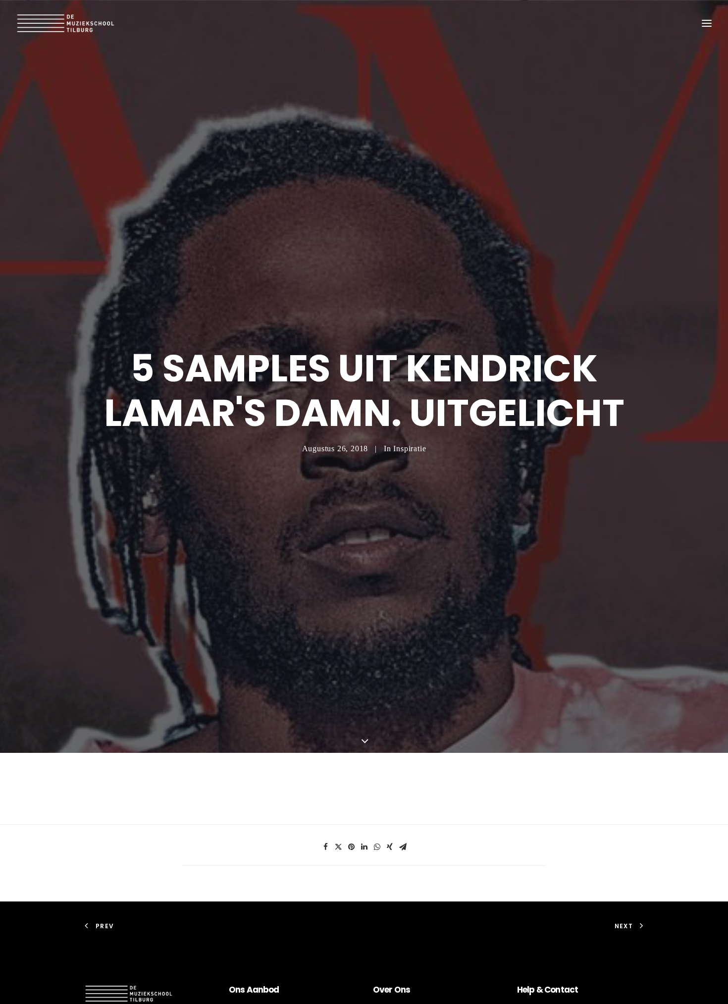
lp (530, 990)
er (388, 990)
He (522, 990)
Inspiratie (409, 448)
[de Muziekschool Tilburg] (65, 23)
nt (559, 990)
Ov (378, 990)
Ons (402, 990)
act (571, 990)
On (234, 990)
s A (246, 990)
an (258, 990)
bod (271, 990)
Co (549, 990)
